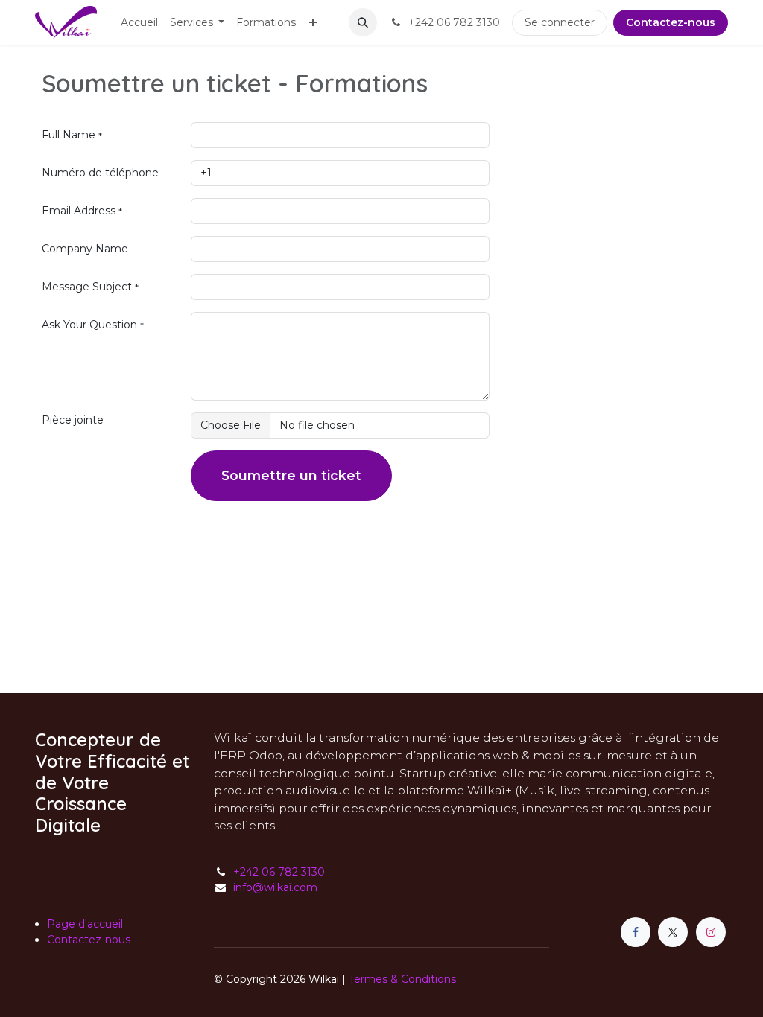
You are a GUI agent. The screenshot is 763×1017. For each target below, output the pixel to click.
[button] (363, 22)
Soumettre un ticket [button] (291, 475)
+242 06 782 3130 (279, 872)
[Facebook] (635, 932)
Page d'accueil (85, 924)
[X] (673, 932)
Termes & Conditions (402, 979)
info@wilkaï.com (275, 887)
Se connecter (560, 22)
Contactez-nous (670, 22)
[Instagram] (711, 932)
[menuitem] (139, 22)
